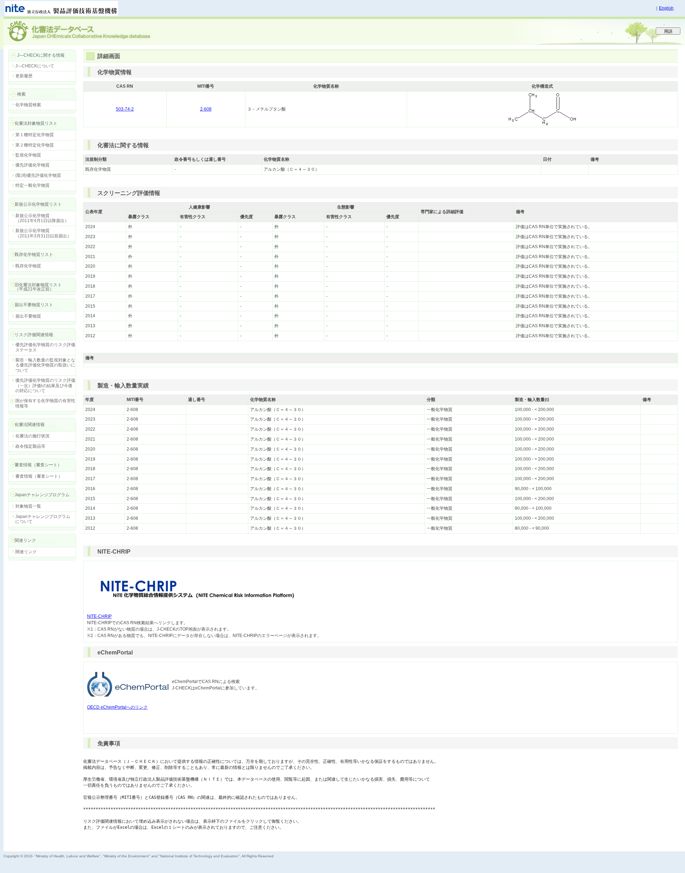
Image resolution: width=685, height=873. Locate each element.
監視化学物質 (28, 155)
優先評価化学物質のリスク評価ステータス (45, 347)
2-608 (206, 109)
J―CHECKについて (34, 65)
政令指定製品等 (30, 446)
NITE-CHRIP (99, 616)
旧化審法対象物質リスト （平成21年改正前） (35, 286)
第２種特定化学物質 (34, 145)
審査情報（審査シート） (38, 476)
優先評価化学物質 (32, 165)
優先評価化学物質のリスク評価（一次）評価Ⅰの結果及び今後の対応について (45, 385)
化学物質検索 (28, 104)
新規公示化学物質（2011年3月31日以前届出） (43, 233)
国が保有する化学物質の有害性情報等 (45, 403)
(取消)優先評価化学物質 (38, 175)
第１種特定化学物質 (34, 134)
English (666, 8)
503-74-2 (125, 109)
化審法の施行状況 (32, 435)
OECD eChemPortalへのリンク (117, 707)
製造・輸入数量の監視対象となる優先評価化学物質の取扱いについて (45, 365)
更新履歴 (23, 75)
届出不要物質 (28, 316)
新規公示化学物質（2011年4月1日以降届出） (42, 218)
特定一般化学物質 (32, 185)
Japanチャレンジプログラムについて (42, 519)
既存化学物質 (28, 265)
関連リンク (26, 551)
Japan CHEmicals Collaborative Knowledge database (90, 31)
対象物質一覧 (28, 506)
